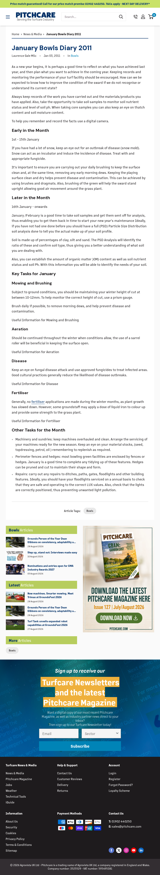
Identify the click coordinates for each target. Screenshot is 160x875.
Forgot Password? (121, 785)
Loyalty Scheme (119, 790)
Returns (62, 790)
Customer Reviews (69, 779)
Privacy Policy (15, 839)
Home (15, 34)
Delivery (62, 785)
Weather (11, 790)
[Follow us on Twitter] (119, 850)
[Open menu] (8, 16)
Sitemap (11, 850)
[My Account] (143, 17)
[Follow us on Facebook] (111, 850)
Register (114, 779)
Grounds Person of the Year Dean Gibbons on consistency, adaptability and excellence (52, 540)
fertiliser (38, 401)
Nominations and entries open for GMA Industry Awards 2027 (50, 567)
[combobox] (89, 17)
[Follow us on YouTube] (133, 850)
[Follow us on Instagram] (126, 850)
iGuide (10, 802)
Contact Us (64, 773)
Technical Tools (16, 796)
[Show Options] (117, 733)
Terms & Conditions (19, 844)
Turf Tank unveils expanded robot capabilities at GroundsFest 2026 (48, 623)
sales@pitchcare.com (126, 826)
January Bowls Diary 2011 (63, 34)
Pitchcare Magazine (19, 779)
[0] (150, 16)
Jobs (9, 785)
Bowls (12, 650)
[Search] (121, 17)
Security (11, 827)
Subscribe (80, 746)
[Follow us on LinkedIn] (141, 850)
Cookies (11, 833)
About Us (12, 821)
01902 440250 (122, 821)
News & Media (32, 34)
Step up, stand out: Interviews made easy (52, 552)
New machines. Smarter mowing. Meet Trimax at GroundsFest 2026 (50, 595)
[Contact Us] (136, 17)
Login (112, 773)
